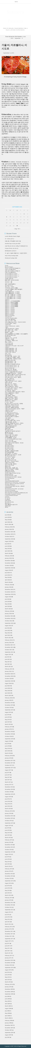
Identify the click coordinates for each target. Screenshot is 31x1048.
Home (6, 265)
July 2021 (7, 657)
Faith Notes (8, 500)
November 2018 (9, 734)
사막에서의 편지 (9, 411)
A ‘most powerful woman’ (11, 495)
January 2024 (8, 587)
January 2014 (8, 871)
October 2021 (8, 649)
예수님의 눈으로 (9, 429)
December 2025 (9, 531)
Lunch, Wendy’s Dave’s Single (12, 236)
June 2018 (7, 746)
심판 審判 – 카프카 (9, 419)
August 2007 (8, 1035)
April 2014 (7, 864)
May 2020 (7, 690)
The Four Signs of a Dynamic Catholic (14, 483)
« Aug (15, 228)
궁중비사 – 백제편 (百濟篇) (11, 302)
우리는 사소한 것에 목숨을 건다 (12, 268)
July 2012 (7, 914)
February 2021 (8, 669)
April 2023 (7, 606)
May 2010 (7, 977)
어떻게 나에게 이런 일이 (11, 426)
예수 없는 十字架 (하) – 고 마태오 (13, 296)
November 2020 (9, 676)
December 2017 (9, 760)
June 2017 (7, 775)
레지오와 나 (8, 503)
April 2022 (7, 635)
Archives (7, 496)
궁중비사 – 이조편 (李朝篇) (11, 306)
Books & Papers (9, 267)
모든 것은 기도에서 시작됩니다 (12, 271)
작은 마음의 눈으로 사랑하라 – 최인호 (14, 443)
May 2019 (7, 719)
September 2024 (9, 568)
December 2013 (9, 873)
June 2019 (7, 717)
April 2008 (7, 1015)
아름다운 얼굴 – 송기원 (10, 422)
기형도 (6, 327)
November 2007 (9, 1027)
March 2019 (8, 724)
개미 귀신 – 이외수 (9, 286)
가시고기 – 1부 (8, 281)
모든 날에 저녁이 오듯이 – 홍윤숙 (13, 377)
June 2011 (7, 946)
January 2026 (8, 529)
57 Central (7, 498)
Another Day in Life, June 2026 (12, 243)
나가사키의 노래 (9, 343)
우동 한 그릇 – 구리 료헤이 (11, 435)
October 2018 (8, 736)
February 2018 (8, 755)
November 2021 (9, 647)
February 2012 (8, 926)
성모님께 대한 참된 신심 (11, 415)
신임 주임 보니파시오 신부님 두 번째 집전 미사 (16, 246)
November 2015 (9, 818)
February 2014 (8, 868)
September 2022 (9, 623)
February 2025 (8, 556)
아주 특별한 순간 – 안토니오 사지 (13, 424)
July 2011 (7, 943)
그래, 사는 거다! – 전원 (10, 320)
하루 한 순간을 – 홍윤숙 (11, 464)
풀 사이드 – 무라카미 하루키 (12, 461)
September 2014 (9, 852)
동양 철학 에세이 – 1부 (10, 361)
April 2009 (7, 1003)
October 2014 (8, 849)
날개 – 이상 (7, 353)
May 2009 (7, 1001)
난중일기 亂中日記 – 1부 (11, 348)
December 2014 (9, 844)
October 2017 (8, 765)
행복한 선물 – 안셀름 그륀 (11, 468)
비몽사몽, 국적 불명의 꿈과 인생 (13, 241)
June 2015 (7, 830)
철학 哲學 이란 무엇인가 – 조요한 (13, 454)
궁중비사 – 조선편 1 (10, 307)
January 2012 (8, 929)
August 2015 (8, 825)
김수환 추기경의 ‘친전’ (10, 335)
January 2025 (8, 558)
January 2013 (8, 900)
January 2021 (8, 671)
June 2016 (7, 801)
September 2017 (9, 767)
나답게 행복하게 (9, 344)
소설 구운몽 (8, 418)
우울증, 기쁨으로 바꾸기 (11, 436)
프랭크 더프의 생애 (9, 462)
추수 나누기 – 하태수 (10, 457)
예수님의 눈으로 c (9, 448)
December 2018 (9, 731)
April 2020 (7, 693)
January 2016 (8, 813)
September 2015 (9, 823)
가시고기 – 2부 (8, 282)
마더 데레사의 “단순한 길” (11, 370)
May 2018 (7, 748)
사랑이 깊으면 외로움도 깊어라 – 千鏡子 (15, 408)
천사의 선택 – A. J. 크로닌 (11, 453)
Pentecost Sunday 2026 (11, 258)
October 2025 (8, 536)
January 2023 (8, 613)
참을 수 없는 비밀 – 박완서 (11, 398)
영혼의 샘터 (8, 428)
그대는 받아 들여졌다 (10, 319)
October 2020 (8, 678)
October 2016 (8, 791)
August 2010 (8, 970)
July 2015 (7, 828)
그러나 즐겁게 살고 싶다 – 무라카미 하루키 (15, 322)
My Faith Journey (9, 502)
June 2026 (7, 517)
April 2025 (7, 551)
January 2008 (8, 1023)
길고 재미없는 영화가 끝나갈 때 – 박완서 (15, 391)
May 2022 (7, 633)
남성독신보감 (8, 355)
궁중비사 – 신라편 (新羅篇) (11, 303)
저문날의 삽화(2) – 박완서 (11, 397)
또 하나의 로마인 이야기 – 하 (12, 366)
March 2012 (8, 924)
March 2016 (8, 808)
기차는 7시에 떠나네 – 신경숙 (12, 326)
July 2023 (7, 599)
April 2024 (7, 580)
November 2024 (9, 563)
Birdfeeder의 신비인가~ (11, 251)
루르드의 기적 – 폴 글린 (11, 369)
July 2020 (7, 686)
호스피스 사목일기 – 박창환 (12, 469)
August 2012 (8, 912)
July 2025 (7, 543)
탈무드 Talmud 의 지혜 (10, 460)
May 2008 (7, 1013)
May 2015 (7, 832)
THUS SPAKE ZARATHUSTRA (12, 481)
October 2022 (8, 621)
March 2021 (8, 666)
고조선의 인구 (8, 317)
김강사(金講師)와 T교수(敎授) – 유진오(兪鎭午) (16, 334)
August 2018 (8, 741)
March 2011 (8, 953)
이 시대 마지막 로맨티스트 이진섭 (13, 439)
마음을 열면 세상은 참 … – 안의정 (13, 373)
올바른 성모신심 (9, 432)
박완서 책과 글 (8, 382)
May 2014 (7, 861)
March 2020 (8, 695)
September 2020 (9, 681)
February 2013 (8, 897)
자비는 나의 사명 (9, 440)
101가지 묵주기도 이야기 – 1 (12, 275)
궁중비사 (7, 300)
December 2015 (9, 816)
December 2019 (9, 702)
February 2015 (8, 840)
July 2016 (7, 799)
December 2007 (9, 1025)
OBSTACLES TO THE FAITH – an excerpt (15, 482)
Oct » (19, 228)
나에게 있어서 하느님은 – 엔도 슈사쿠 (14, 345)
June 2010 (7, 974)
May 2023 (7, 604)
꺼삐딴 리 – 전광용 (9, 339)
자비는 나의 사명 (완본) (10, 441)
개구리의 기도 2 (9, 285)
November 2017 (9, 763)
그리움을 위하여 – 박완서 (11, 389)
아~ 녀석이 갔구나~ (9, 238)
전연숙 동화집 (8, 444)
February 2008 (8, 1020)
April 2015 (7, 835)
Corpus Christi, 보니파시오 (11, 248)
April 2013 (7, 893)
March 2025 (8, 553)
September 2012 (9, 909)
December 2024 (9, 560)
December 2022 (9, 616)
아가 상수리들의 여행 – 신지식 (12, 420)
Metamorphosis (9, 474)
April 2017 (7, 779)
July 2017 (7, 772)
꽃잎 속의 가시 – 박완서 (11, 384)
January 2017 (8, 784)
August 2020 (8, 683)
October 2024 (8, 565)
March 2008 (8, 1018)
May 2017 (7, 777)
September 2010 (9, 967)
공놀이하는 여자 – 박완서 (11, 385)
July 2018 (7, 743)
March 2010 (8, 982)
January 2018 (8, 758)
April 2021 (7, 664)
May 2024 (7, 577)
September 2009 (9, 994)
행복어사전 (7, 466)
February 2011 (8, 955)
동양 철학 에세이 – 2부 (10, 363)
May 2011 (7, 948)
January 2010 (8, 986)
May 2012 (7, 919)
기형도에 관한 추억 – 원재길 (12, 328)
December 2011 (9, 931)
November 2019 (9, 705)
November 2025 (9, 534)
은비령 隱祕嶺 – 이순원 (10, 437)
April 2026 (7, 522)
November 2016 (9, 789)
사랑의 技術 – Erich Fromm (11, 406)
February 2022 (8, 640)
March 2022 (8, 637)
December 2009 (9, 989)
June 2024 (7, 575)
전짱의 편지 (8, 506)
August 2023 (8, 596)
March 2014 (8, 866)
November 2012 (9, 905)
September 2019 (9, 710)
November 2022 (9, 618)
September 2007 (9, 1032)
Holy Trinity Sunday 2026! (11, 255)
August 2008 (8, 1008)
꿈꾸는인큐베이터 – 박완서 (11, 386)
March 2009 (8, 1006)
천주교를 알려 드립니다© (11, 504)
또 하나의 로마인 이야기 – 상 (12, 365)
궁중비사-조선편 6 (9, 314)
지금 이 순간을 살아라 (10, 269)
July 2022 (7, 628)
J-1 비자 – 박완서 (9, 402)
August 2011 (8, 941)
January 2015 (8, 842)
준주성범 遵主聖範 (9, 452)
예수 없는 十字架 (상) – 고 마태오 (13, 294)
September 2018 (9, 738)
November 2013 (9, 876)
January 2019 (8, 729)
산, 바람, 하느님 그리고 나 (11, 412)
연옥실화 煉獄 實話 (9, 427)
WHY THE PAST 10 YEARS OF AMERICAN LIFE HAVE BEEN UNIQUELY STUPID (16, 493)
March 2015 (8, 837)
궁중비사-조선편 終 (9, 315)
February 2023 (8, 611)
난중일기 (7, 347)
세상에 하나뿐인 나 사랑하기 (12, 416)
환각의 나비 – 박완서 (10, 401)
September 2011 (9, 938)
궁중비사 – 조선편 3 (10, 310)
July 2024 (7, 572)
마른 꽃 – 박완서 (9, 394)
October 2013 (8, 878)
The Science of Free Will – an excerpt (14, 489)
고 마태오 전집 (8, 290)
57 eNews (7, 499)
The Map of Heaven (10, 485)
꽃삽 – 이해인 (8, 342)
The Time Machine (9, 478)
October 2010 (8, 965)
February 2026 (8, 527)
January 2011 (8, 958)
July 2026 (7, 515)
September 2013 (9, 881)
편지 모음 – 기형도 (9, 331)
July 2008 (7, 1011)
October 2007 (8, 1030)
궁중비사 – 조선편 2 (10, 309)
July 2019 (7, 714)
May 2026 (7, 519)
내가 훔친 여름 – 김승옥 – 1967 (12, 356)
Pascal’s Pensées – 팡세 (11, 475)
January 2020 (8, 700)
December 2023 (9, 589)
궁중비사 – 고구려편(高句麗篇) (12, 301)
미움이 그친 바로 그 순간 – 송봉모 (13, 381)
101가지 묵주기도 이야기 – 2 (12, 276)
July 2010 (7, 972)
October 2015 (8, 820)
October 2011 (8, 936)
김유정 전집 (8, 336)
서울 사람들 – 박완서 (10, 395)
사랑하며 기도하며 (9, 410)
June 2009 (7, 998)
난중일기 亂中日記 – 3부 (11, 351)
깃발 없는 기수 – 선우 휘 (11, 338)
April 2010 (7, 979)
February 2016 (8, 811)
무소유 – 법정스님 (9, 378)
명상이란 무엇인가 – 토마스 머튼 (13, 376)
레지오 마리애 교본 (9, 368)
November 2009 (9, 991)
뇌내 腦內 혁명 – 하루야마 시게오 (13, 359)
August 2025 (8, 541)
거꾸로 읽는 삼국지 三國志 (11, 288)
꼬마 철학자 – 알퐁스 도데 (11, 340)
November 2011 (9, 933)
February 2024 (8, 584)
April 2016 (7, 806)
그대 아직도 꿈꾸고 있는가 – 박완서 (13, 387)
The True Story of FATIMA (11, 491)
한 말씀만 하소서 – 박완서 (11, 399)
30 (17, 225)
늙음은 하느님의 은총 (10, 360)
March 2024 (8, 582)
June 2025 (7, 546)
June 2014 (7, 859)
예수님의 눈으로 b (9, 447)
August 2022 (8, 625)
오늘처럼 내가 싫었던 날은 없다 (12, 431)
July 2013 (7, 885)
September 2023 (9, 594)
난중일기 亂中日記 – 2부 (11, 349)
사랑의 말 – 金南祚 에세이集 (12, 407)
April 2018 (7, 751)
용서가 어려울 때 (9, 433)
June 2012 (7, 917)
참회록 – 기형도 (9, 332)
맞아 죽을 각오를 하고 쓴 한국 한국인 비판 (15, 374)
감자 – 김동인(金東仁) (10, 284)
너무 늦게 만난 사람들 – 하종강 (12, 357)
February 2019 (8, 726)
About (6, 507)
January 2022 (8, 642)
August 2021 (8, 654)
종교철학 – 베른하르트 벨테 (12, 451)
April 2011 (7, 950)
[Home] (8, 38)
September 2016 (9, 794)
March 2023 (8, 608)
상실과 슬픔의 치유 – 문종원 (12, 414)
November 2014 (9, 847)
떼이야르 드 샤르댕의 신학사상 (12, 364)
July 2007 (7, 1037)
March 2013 (8, 895)
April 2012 (7, 921)
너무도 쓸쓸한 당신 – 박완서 (12, 393)
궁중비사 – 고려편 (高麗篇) (11, 305)
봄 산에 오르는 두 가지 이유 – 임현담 (14, 403)
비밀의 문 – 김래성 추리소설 (12, 405)
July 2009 (7, 996)
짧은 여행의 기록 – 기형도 (11, 330)
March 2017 (8, 782)
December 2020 (9, 673)
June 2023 (7, 601)
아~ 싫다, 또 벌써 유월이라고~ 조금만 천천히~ (16, 253)
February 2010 (8, 984)
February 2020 (8, 698)
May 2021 (7, 661)
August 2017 (8, 770)
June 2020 (7, 688)
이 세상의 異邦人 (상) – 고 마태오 (13, 297)
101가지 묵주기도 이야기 (11, 273)
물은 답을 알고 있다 (10, 380)
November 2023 (9, 592)
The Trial (7, 479)
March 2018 (8, 753)
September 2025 (9, 539)
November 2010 (9, 962)
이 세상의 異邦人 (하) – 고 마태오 (13, 298)
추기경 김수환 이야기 (10, 456)
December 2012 (9, 902)
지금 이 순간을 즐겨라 (10, 272)
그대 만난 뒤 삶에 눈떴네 (11, 318)
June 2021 (7, 659)
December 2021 (9, 645)
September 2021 (9, 652)
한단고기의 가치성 (9, 465)
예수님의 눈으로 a (9, 445)
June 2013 (7, 888)
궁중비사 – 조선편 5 (10, 313)
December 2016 (9, 787)
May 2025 (7, 548)
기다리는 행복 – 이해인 (10, 323)
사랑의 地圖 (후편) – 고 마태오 (12, 293)
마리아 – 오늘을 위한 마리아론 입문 (13, 372)
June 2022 (7, 630)
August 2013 (8, 883)
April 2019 (7, 722)
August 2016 (8, 796)
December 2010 (9, 960)
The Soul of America (10, 490)
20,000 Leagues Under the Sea (12, 473)
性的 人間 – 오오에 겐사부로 (12, 280)
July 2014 (7, 856)
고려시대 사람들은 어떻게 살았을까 (13, 289)
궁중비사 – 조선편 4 (10, 311)
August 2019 (8, 712)
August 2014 (8, 854)
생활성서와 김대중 (9, 470)
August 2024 (8, 570)
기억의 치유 (8, 324)
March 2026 (8, 524)
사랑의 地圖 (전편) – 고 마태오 (12, 292)
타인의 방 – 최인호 (9, 458)
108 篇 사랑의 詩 (9, 278)
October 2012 (8, 907)
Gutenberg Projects (10, 471)
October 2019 (8, 707)
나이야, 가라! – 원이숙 (10, 352)
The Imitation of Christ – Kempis (13, 477)
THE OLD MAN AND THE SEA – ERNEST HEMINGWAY (15, 486)
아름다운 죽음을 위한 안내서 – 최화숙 (14, 423)
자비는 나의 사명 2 (9, 449)
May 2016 (7, 803)
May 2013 (7, 890)
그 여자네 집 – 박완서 (10, 390)
